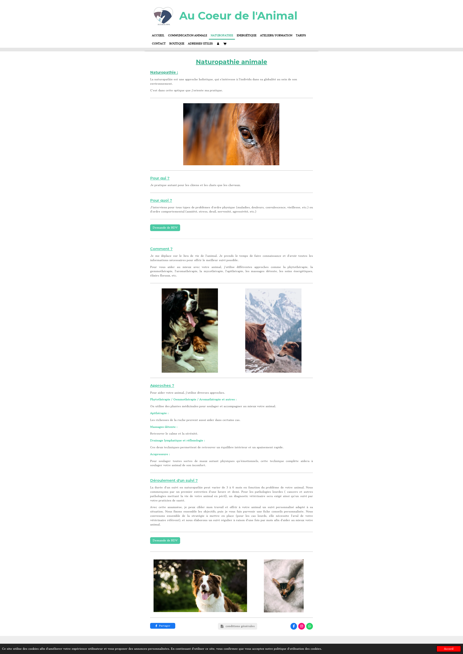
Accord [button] (448, 648)
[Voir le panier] (224, 44)
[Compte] (217, 44)
